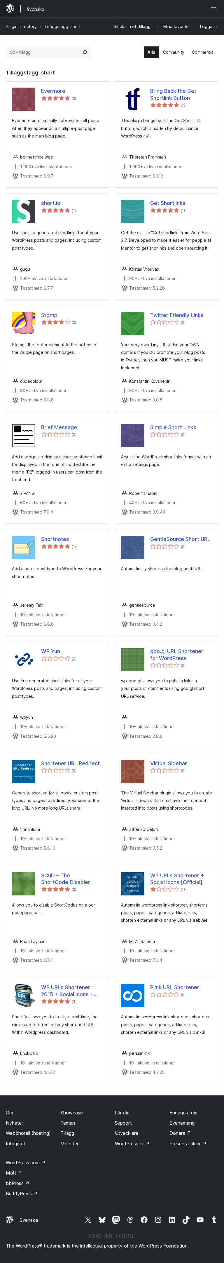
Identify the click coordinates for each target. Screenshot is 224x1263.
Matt (14, 1173)
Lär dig (122, 1113)
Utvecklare (126, 1133)
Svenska (29, 1220)
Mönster (69, 1144)
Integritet (15, 1144)
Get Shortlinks (168, 203)
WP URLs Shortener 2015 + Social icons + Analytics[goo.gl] (67, 991)
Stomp (49, 315)
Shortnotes (55, 539)
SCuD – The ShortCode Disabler (65, 878)
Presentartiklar (187, 1144)
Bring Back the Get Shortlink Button (173, 94)
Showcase (71, 1113)
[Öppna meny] (214, 9)
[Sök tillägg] (85, 52)
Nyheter (14, 1123)
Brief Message (59, 427)
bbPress (17, 1183)
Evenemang (182, 1123)
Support (123, 1123)
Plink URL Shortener (174, 987)
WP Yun (50, 651)
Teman (67, 1123)
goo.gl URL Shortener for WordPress (176, 654)
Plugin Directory (21, 26)
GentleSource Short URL (180, 539)
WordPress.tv (132, 1144)
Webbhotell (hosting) (28, 1133)
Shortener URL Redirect (70, 763)
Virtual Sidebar (168, 763)
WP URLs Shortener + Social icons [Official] (177, 878)
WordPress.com (26, 1162)
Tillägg (67, 1133)
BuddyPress (22, 1193)
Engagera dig (183, 1113)
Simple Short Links (173, 427)
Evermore (53, 91)
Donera (180, 1133)
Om (9, 1113)
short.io (50, 203)
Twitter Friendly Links (177, 315)
